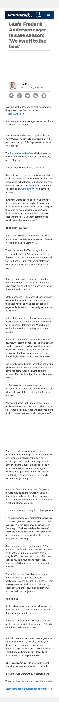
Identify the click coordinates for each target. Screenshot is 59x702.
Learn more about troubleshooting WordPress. (28, 689)
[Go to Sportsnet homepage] (19, 15)
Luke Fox (24, 84)
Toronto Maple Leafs (20, 153)
